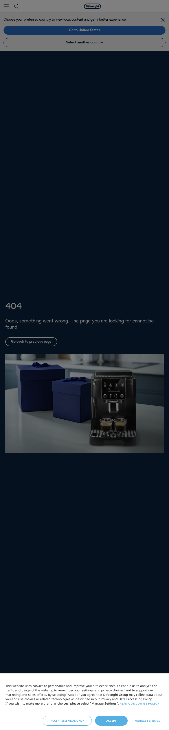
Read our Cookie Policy (139, 703)
